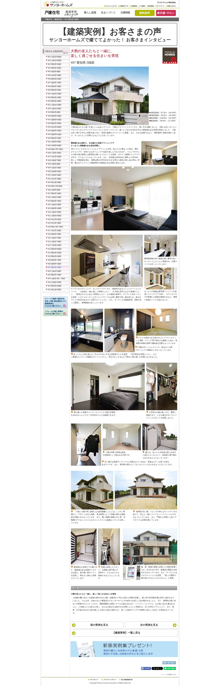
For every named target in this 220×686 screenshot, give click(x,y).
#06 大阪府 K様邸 (54, 271)
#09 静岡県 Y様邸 (54, 260)
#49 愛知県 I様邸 (54, 112)
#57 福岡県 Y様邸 (54, 83)
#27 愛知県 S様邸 (54, 193)
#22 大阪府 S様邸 (54, 212)
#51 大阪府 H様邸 (54, 105)
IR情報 (142, 6)
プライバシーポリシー (109, 680)
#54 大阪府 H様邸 (54, 94)
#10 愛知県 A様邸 (54, 256)
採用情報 (150, 6)
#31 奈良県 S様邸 (54, 179)
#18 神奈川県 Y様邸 (55, 227)
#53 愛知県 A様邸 (54, 97)
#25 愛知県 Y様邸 (54, 201)
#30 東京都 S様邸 (54, 182)
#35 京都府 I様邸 (54, 164)
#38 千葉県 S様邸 (54, 153)
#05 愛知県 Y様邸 (54, 275)
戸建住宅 (48, 19)
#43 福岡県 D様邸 (54, 134)
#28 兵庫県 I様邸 (54, 190)
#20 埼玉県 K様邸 (54, 219)
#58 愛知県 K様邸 (54, 79)
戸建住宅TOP (123, 6)
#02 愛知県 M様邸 (55, 286)
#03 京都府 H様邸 (54, 282)
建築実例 (58, 19)
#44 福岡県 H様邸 (54, 131)
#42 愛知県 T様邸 (54, 138)
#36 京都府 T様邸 (54, 160)
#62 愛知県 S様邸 (54, 64)
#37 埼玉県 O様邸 (54, 156)
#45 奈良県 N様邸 (54, 127)
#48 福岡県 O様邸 (54, 116)
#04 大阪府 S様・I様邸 (56, 278)
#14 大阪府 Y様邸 (54, 242)
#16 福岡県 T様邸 (54, 234)
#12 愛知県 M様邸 (55, 249)
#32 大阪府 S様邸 (54, 175)
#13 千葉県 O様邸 (54, 245)
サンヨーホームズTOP (110, 6)
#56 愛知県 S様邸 (54, 86)
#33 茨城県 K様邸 (54, 171)
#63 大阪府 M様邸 (55, 60)
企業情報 (133, 6)
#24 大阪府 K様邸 (54, 204)
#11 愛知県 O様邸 (54, 253)
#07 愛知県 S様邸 (72, 19)
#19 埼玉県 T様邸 (54, 223)
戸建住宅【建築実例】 (54, 51)
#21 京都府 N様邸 (54, 216)
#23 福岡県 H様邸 (54, 208)
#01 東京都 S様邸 (54, 290)
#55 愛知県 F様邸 (54, 90)
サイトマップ (159, 6)
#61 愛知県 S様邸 (54, 68)
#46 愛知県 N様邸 (54, 123)
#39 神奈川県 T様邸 (55, 149)
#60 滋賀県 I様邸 (54, 71)
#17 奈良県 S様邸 (54, 230)
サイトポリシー (93, 680)
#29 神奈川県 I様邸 (55, 186)
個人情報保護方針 (126, 680)
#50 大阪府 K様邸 (54, 108)
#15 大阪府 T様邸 (54, 238)
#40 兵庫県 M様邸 (55, 145)
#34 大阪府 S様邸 (54, 168)
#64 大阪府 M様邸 (55, 57)
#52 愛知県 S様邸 (54, 101)
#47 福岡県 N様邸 (54, 120)
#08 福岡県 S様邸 (54, 264)
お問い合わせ (171, 6)
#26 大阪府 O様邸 (54, 197)
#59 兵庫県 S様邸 (54, 75)
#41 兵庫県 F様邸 (54, 142)
